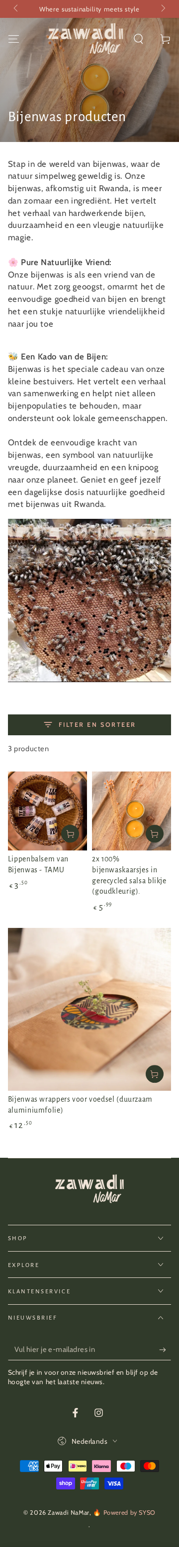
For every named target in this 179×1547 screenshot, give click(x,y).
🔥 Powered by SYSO (124, 1512)
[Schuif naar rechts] (163, 9)
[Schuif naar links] (17, 9)
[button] (138, 39)
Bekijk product (70, 834)
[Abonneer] (165, 1349)
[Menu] (13, 39)
